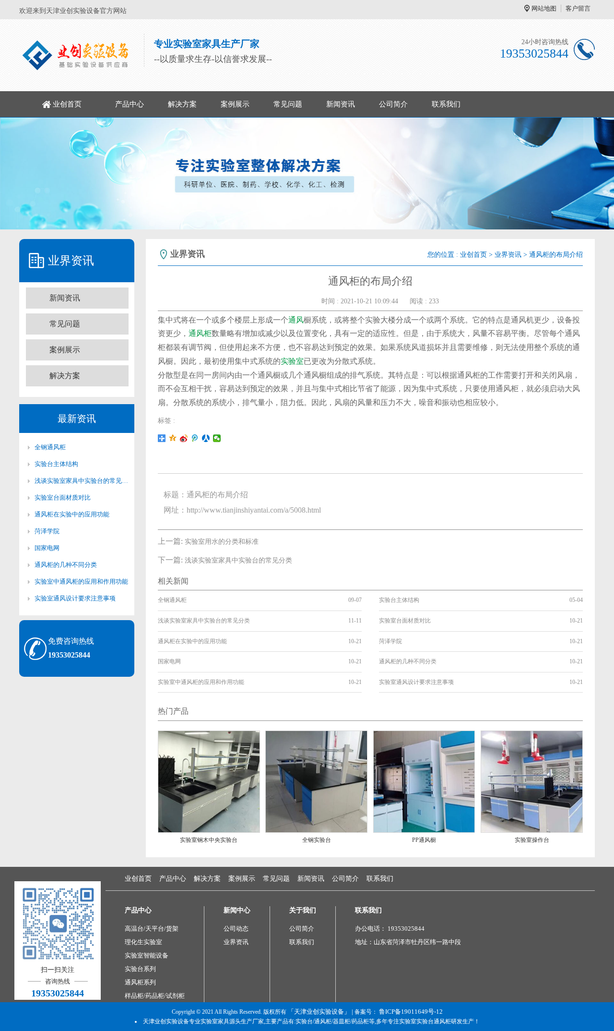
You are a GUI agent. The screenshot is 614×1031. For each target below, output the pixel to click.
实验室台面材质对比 (63, 497)
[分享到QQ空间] (173, 438)
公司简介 (393, 104)
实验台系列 (140, 968)
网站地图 (543, 8)
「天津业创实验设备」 (319, 1011)
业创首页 (67, 104)
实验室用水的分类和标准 (222, 541)
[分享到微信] (217, 438)
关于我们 (302, 910)
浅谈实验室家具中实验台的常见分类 (82, 480)
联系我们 (446, 104)
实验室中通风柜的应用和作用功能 (81, 581)
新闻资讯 (340, 104)
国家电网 (47, 547)
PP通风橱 (424, 840)
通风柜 (200, 333)
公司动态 (236, 928)
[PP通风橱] (424, 781)
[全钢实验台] (316, 781)
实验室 (292, 361)
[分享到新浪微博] (184, 438)
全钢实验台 (316, 840)
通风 (296, 320)
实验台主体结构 (56, 464)
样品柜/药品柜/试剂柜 (155, 995)
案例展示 (235, 104)
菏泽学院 (47, 531)
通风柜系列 (140, 982)
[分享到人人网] (206, 438)
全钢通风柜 (50, 447)
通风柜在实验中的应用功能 (72, 514)
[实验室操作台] (531, 781)
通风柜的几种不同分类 (66, 564)
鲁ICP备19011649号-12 (411, 1011)
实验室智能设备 (146, 955)
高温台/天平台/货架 (151, 928)
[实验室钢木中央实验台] (209, 781)
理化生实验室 (143, 942)
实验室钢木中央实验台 (208, 840)
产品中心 (129, 104)
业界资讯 (508, 254)
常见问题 (287, 104)
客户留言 (578, 8)
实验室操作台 (532, 840)
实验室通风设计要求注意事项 (75, 598)
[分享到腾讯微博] (195, 438)
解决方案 (182, 104)
